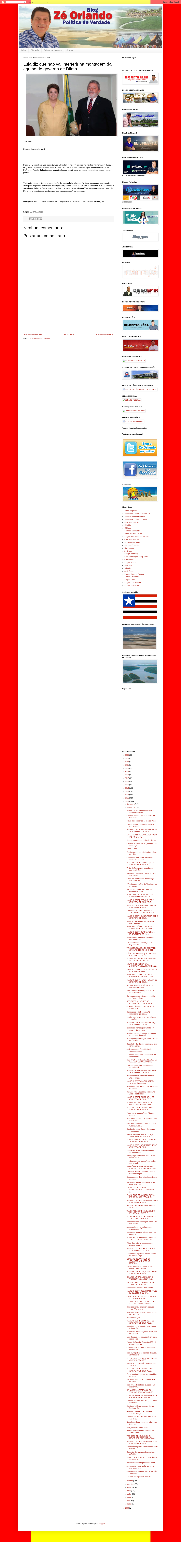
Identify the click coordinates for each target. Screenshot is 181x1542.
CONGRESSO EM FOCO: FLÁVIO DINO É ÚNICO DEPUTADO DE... (142, 1141)
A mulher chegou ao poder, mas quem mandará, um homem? (141, 1034)
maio (129, 1497)
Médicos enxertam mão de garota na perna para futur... (141, 1183)
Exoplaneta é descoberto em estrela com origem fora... (140, 1151)
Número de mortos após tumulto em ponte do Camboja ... (140, 1029)
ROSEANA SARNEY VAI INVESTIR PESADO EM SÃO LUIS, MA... (140, 896)
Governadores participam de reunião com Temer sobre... (141, 997)
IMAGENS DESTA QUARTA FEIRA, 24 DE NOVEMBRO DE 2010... (141, 933)
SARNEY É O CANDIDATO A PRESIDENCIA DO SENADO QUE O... (141, 1190)
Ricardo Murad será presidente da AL (141, 1463)
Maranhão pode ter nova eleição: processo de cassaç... (139, 890)
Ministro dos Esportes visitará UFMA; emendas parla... (141, 922)
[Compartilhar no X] (35, 218)
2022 (127, 762)
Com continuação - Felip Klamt (136, 557)
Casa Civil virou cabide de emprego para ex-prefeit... (140, 880)
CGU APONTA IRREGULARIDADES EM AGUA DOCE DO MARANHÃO (142, 1061)
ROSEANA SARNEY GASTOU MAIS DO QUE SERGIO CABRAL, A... (142, 1217)
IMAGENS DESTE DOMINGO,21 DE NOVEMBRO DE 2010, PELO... (140, 1098)
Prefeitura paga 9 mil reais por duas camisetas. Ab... (140, 1066)
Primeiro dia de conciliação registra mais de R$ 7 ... (140, 825)
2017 (127, 778)
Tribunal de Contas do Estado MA (137, 514)
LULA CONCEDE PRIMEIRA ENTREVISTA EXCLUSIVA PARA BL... (142, 965)
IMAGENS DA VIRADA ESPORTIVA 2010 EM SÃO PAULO (140, 1082)
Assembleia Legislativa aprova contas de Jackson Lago (141, 1255)
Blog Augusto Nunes (132, 542)
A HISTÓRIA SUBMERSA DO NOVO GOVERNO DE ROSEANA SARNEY (141, 1167)
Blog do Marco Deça (132, 586)
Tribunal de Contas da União (135, 519)
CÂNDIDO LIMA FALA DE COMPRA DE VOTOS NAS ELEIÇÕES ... (142, 954)
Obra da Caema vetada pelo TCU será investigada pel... (141, 1125)
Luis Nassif (128, 565)
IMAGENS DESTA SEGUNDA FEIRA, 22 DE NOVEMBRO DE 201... (142, 1024)
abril (129, 1501)
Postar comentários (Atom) (40, 339)
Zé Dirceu (128, 551)
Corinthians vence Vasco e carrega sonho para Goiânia (140, 858)
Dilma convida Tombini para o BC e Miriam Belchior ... (140, 992)
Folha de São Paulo (132, 531)
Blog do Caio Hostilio (132, 583)
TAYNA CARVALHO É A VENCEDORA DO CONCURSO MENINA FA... (141, 1303)
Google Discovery (131, 554)
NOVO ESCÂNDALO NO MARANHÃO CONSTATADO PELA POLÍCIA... (141, 1239)
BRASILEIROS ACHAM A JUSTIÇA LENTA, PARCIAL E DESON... (140, 1135)
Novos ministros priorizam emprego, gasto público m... (140, 938)
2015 (127, 785)
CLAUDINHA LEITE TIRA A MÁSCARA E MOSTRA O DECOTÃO (142, 1359)
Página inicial (69, 334)
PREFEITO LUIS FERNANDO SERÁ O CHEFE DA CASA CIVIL (141, 1283)
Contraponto (129, 560)
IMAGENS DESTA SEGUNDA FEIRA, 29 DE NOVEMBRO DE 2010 (142, 830)
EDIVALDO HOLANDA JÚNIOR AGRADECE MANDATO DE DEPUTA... (138, 1261)
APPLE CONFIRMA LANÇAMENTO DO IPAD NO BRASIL (142, 836)
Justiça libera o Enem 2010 (137, 1427)
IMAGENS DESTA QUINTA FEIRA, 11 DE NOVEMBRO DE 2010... (142, 1442)
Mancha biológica (133, 1318)
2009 (127, 1508)
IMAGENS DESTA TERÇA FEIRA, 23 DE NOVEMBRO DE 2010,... (142, 981)
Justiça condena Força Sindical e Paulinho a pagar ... (139, 1050)
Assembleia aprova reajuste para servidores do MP (139, 1228)
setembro (130, 1484)
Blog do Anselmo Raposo (134, 574)
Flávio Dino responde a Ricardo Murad (141, 821)
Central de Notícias (131, 522)
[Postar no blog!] (33, 218)
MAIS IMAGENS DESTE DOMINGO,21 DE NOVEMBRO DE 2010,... (141, 1072)
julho (129, 1491)
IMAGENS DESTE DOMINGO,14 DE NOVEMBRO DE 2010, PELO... (140, 1322)
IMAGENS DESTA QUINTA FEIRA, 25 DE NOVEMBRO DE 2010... (142, 917)
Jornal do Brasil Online (133, 534)
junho (129, 1494)
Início (23, 50)
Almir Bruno (128, 571)
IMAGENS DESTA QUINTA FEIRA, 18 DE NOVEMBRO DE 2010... (142, 1201)
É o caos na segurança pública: (139, 1477)
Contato (70, 50)
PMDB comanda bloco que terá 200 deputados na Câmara (140, 1267)
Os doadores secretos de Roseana (140, 1288)
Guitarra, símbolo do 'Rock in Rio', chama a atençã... (139, 1413)
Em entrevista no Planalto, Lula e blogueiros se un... (139, 944)
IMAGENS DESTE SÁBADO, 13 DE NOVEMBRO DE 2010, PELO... (140, 1370)
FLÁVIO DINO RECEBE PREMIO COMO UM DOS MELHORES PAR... (142, 960)
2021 (127, 765)
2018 (127, 775)
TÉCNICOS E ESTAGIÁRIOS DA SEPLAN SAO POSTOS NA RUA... (141, 1437)
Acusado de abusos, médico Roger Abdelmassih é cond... (140, 986)
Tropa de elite (132, 849)
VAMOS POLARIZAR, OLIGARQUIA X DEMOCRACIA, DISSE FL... (141, 1212)
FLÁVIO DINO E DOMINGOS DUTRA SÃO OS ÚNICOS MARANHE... (141, 1196)
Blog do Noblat (130, 563)
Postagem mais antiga (104, 334)
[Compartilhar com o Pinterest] (41, 218)
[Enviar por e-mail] (30, 218)
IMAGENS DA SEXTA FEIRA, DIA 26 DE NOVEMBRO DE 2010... (142, 906)
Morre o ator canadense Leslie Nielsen (141, 840)
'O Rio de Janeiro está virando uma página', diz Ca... (140, 869)
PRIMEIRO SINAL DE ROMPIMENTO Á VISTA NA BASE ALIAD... (142, 970)
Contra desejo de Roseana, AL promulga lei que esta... (138, 1013)
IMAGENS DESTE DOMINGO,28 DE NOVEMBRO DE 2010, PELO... (140, 864)
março (129, 1504)
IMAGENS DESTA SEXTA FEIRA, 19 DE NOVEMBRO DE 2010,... (142, 1146)
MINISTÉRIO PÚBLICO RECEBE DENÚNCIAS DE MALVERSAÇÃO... (141, 928)
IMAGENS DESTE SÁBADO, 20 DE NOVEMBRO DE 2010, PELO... (140, 1109)
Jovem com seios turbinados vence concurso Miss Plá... (140, 811)
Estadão (127, 525)
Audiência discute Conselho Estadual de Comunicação (141, 1173)
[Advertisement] (68, 316)
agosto (129, 1487)
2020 (127, 768)
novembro (131, 807)
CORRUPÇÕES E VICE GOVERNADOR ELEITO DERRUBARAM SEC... (142, 1396)
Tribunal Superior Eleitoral (134, 516)
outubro (130, 1481)
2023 (127, 758)
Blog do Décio (129, 580)
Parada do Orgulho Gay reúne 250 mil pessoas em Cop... (141, 1343)
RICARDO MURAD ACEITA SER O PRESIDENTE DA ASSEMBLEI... (140, 1278)
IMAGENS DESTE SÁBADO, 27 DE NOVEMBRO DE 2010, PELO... (140, 901)
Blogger (102, 1524)
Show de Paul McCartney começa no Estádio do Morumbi (141, 1093)
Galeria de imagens (53, 50)
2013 (127, 791)
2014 (127, 788)
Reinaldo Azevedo (131, 545)
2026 (127, 755)
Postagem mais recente (33, 334)
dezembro (131, 804)
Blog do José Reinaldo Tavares (136, 537)
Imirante (127, 568)
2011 (127, 798)
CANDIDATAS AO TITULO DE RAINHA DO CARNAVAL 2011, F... (141, 1297)
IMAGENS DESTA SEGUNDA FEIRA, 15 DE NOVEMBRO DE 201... (142, 1292)
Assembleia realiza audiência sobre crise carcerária (140, 1467)
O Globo (127, 528)
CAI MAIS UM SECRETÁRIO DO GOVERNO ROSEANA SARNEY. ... (141, 1391)
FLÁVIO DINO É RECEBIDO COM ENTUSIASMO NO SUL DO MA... (140, 1103)
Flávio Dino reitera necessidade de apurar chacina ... (140, 1244)
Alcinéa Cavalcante (131, 577)
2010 (127, 801)
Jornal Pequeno (130, 511)
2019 (127, 772)
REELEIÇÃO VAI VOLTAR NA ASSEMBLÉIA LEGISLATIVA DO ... (141, 1002)
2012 (127, 795)
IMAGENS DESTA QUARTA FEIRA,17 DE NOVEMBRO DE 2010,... (141, 1249)
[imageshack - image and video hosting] (140, 618)
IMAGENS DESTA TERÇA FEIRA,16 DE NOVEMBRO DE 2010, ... (142, 1273)
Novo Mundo (129, 548)
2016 (127, 781)
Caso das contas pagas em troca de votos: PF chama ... (140, 1308)
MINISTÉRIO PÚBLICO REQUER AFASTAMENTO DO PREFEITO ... (140, 976)
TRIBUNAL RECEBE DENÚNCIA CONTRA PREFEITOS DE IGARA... (141, 912)
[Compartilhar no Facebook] (38, 218)
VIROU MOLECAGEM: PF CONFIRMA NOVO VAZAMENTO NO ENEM (141, 949)
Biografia (35, 50)
